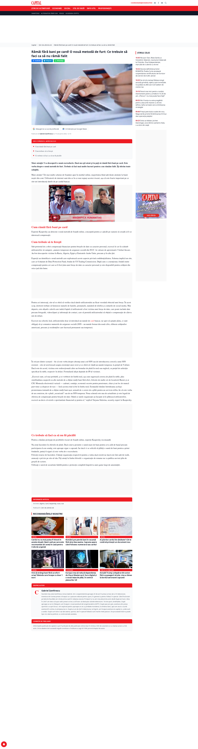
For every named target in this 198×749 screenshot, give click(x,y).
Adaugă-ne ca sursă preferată (47, 129)
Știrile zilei (143, 52)
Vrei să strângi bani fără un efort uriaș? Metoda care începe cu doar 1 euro (47, 575)
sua (62, 504)
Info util (91, 8)
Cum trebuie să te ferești (44, 151)
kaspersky (52, 504)
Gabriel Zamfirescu (46, 134)
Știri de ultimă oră (40, 8)
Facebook (38, 61)
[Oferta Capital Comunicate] (151, 206)
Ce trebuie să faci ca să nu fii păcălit (48, 155)
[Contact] (155, 3)
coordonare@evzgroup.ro (141, 3)
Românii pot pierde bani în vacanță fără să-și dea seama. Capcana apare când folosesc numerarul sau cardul (81, 542)
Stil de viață (78, 8)
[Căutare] (166, 3)
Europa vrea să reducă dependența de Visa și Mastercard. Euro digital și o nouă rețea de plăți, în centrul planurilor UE (81, 576)
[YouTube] (162, 3)
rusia (58, 504)
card (92, 320)
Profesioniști (104, 8)
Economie (57, 8)
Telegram (49, 61)
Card (47, 504)
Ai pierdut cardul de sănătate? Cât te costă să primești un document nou (115, 541)
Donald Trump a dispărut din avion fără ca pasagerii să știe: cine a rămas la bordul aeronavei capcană (116, 575)
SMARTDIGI (35, 13)
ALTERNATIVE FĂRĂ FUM (49, 13)
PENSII (61, 13)
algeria (42, 504)
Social (67, 8)
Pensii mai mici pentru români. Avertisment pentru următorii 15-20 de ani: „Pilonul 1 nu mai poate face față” (151, 93)
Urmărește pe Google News (76, 129)
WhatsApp (60, 61)
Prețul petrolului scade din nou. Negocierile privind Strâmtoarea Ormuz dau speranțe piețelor (151, 113)
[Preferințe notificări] (4, 744)
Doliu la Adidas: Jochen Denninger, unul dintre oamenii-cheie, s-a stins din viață (150, 122)
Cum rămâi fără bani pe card (45, 146)
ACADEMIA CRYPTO (72, 13)
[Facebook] (158, 3)
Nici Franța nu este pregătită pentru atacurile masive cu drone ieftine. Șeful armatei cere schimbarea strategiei (150, 103)
